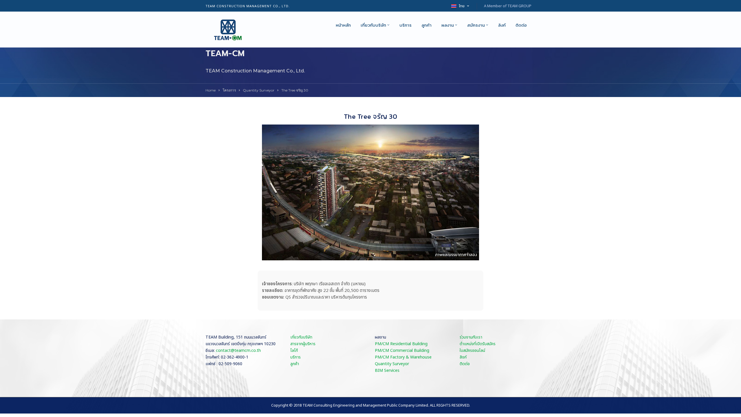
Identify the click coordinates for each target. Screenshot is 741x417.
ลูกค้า (426, 25)
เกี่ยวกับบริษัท (373, 25)
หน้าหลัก (343, 25)
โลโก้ (294, 351)
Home (211, 90)
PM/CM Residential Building (401, 344)
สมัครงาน (476, 25)
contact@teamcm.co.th (238, 351)
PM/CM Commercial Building (402, 351)
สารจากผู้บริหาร (303, 344)
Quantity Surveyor (258, 90)
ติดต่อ (521, 25)
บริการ (405, 25)
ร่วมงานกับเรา (471, 337)
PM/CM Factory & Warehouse (403, 357)
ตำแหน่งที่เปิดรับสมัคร (478, 344)
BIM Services (387, 370)
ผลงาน (447, 25)
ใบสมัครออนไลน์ (472, 351)
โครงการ (229, 90)
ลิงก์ (502, 25)
